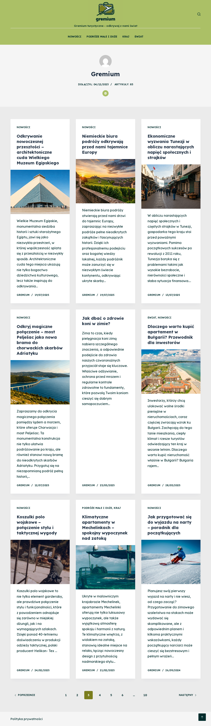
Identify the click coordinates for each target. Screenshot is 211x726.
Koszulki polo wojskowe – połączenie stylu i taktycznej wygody (37, 524)
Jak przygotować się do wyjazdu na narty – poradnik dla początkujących (170, 524)
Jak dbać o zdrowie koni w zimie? (103, 321)
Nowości (74, 36)
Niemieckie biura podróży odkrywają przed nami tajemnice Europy (105, 144)
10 (145, 695)
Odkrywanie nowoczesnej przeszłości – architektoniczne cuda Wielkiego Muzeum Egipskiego (38, 149)
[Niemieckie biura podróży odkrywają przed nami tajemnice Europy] (105, 181)
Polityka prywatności (27, 719)
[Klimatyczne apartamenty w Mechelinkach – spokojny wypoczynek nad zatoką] (105, 567)
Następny (186, 695)
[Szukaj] (198, 14)
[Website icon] (105, 93)
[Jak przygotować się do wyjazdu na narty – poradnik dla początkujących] (170, 562)
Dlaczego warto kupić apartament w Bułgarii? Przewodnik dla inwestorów (171, 334)
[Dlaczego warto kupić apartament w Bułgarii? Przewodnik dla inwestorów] (170, 371)
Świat (139, 36)
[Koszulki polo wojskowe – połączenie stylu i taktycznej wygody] (40, 562)
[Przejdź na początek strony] (202, 717)
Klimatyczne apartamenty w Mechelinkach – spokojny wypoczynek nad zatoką (105, 527)
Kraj (125, 36)
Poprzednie (26, 695)
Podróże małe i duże (102, 36)
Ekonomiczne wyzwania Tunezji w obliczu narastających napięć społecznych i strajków (171, 146)
